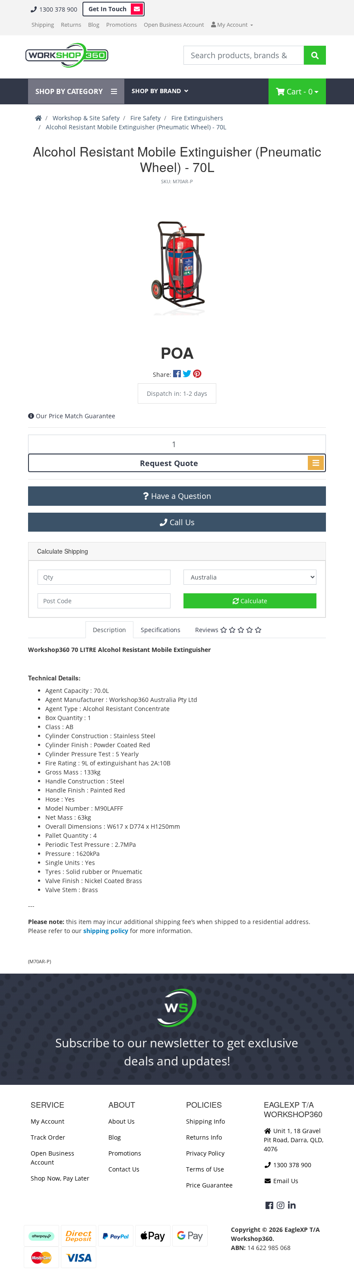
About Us (121, 1121)
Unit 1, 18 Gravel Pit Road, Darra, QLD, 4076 (293, 1140)
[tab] (109, 629)
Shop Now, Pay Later (60, 1178)
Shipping (43, 24)
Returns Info (204, 1137)
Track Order (48, 1137)
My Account (47, 1121)
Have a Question (180, 496)
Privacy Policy (205, 1153)
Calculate (253, 601)
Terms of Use (205, 1169)
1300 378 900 (57, 9)
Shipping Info (205, 1121)
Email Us (285, 1181)
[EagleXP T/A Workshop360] (67, 55)
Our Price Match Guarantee (75, 416)
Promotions (121, 24)
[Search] (315, 55)
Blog (93, 24)
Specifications (160, 630)
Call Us (181, 522)
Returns (71, 24)
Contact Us (123, 1169)
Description (109, 630)
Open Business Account (174, 24)
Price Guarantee (209, 1185)
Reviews (207, 630)
